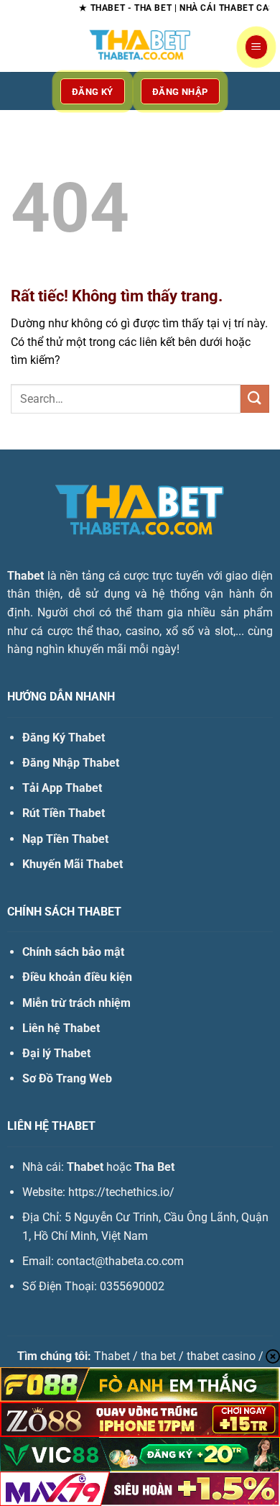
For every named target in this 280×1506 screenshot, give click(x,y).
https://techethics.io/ (121, 1192)
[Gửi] (255, 399)
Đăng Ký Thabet (63, 737)
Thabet (25, 576)
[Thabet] (140, 47)
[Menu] (256, 47)
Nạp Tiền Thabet (65, 839)
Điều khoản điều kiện (77, 977)
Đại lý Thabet (56, 1053)
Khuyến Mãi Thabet (72, 864)
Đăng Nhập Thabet (70, 763)
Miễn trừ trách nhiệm (76, 1003)
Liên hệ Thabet (61, 1028)
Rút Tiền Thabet (63, 813)
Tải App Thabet (62, 788)
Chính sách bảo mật (73, 952)
